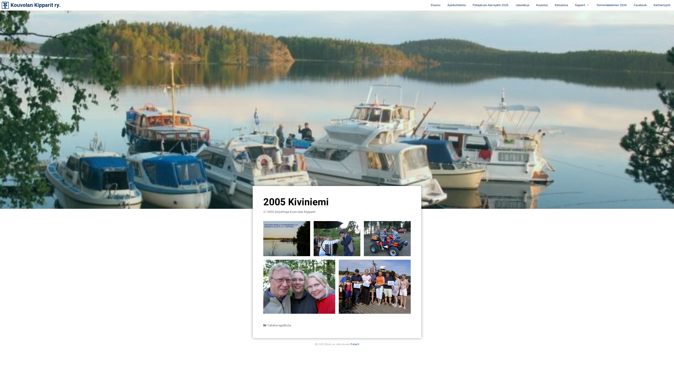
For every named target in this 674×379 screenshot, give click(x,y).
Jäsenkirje (522, 5)
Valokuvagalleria (279, 325)
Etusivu (435, 5)
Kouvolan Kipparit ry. (36, 5)
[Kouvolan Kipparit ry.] (6, 5)
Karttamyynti (662, 5)
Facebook (640, 5)
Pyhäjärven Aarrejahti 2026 (490, 5)
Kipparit (580, 5)
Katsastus (561, 5)
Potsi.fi (355, 344)
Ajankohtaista (456, 5)
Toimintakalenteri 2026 (611, 5)
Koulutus (542, 5)
